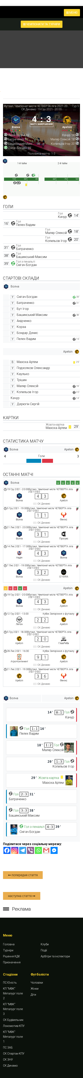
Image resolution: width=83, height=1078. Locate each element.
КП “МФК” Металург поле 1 (13, 1036)
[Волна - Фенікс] (41, 516)
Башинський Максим (31, 257)
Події (44, 950)
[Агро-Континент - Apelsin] (41, 658)
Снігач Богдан (26, 265)
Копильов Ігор (56, 241)
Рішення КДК (11, 956)
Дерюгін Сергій (28, 404)
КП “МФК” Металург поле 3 (13, 1009)
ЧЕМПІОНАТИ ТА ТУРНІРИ (43, 24)
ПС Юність (10, 982)
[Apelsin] (67, 122)
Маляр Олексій (56, 233)
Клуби (45, 944)
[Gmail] (46, 850)
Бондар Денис (27, 333)
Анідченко (24, 321)
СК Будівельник (13, 1019)
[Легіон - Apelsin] (41, 621)
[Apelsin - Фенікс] (41, 677)
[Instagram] (14, 850)
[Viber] (30, 850)
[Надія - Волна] (41, 554)
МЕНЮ (73, 12)
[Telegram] (22, 850)
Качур (62, 217)
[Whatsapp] (38, 850)
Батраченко (25, 249)
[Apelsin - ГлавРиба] (41, 639)
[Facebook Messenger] (54, 850)
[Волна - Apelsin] (41, 496)
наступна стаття (20, 896)
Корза (21, 327)
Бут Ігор (23, 309)
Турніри (8, 950)
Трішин (22, 380)
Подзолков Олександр (33, 368)
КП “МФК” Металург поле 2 (13, 993)
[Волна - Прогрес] (41, 535)
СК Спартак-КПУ (13, 1053)
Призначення (12, 962)
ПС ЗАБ (8, 1047)
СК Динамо (28, 109)
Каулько (23, 374)
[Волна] (16, 122)
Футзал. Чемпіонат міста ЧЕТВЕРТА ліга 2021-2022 (37, 106)
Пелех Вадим (25, 225)
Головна (9, 944)
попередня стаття (24, 875)
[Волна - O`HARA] (41, 573)
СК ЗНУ (8, 1059)
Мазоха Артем (27, 362)
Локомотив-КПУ (14, 1025)
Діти (33, 994)
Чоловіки (37, 982)
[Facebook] (6, 850)
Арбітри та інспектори (55, 956)
